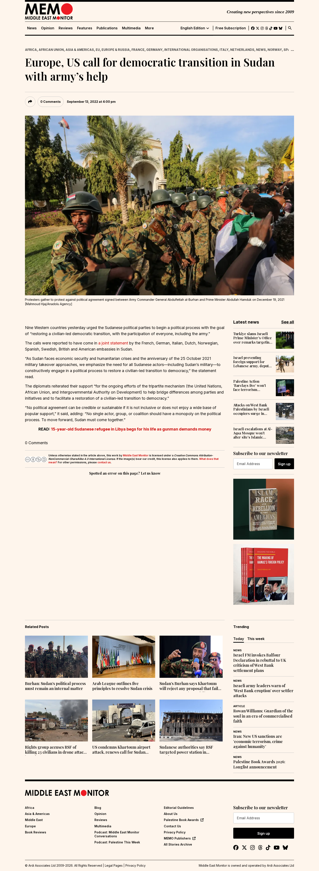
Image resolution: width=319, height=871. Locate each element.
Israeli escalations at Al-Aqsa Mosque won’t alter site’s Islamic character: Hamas (252, 433)
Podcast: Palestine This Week (117, 842)
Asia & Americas (80, 50)
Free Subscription (230, 28)
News (32, 28)
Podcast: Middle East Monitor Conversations (116, 834)
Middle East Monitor (135, 455)
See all (287, 322)
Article (239, 706)
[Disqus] (125, 536)
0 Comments (50, 101)
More (149, 28)
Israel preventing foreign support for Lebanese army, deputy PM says (252, 362)
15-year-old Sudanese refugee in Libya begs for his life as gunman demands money (131, 429)
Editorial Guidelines (179, 807)
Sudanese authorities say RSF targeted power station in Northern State (186, 750)
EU (98, 50)
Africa (31, 50)
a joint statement (113, 343)
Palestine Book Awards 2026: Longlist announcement (259, 764)
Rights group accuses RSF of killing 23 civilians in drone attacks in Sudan (56, 750)
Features (84, 28)
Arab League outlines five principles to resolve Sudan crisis (122, 686)
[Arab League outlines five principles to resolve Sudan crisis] (123, 657)
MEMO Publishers (177, 838)
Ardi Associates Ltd (280, 865)
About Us (171, 814)
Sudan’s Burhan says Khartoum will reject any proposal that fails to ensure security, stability (190, 686)
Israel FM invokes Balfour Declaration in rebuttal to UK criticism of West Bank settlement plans (259, 663)
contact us (104, 462)
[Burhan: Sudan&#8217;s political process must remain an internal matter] (56, 657)
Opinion (47, 28)
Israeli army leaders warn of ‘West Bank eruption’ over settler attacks (263, 690)
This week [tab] (256, 639)
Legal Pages (114, 865)
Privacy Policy (175, 832)
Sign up (284, 464)
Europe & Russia (116, 50)
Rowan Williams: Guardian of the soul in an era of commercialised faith (263, 716)
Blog (97, 807)
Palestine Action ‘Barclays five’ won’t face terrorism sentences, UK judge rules (249, 385)
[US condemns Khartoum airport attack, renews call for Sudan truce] (123, 721)
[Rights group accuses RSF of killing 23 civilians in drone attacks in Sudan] (56, 721)
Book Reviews (35, 832)
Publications (107, 28)
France (138, 50)
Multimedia (131, 28)
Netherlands (242, 50)
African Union (51, 50)
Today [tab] (238, 639)
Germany (154, 50)
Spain (288, 50)
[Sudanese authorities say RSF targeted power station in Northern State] (191, 721)
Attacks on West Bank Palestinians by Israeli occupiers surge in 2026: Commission (251, 409)
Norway (275, 50)
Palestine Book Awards (181, 820)
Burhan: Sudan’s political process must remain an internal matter (55, 686)
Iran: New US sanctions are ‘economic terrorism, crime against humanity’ (258, 741)
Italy (224, 50)
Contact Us (172, 826)
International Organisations (191, 50)
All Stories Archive (178, 844)
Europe (30, 826)
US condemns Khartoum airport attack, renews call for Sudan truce (121, 750)
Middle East (34, 820)
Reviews (66, 28)
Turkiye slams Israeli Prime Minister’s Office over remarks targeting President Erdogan (252, 338)
